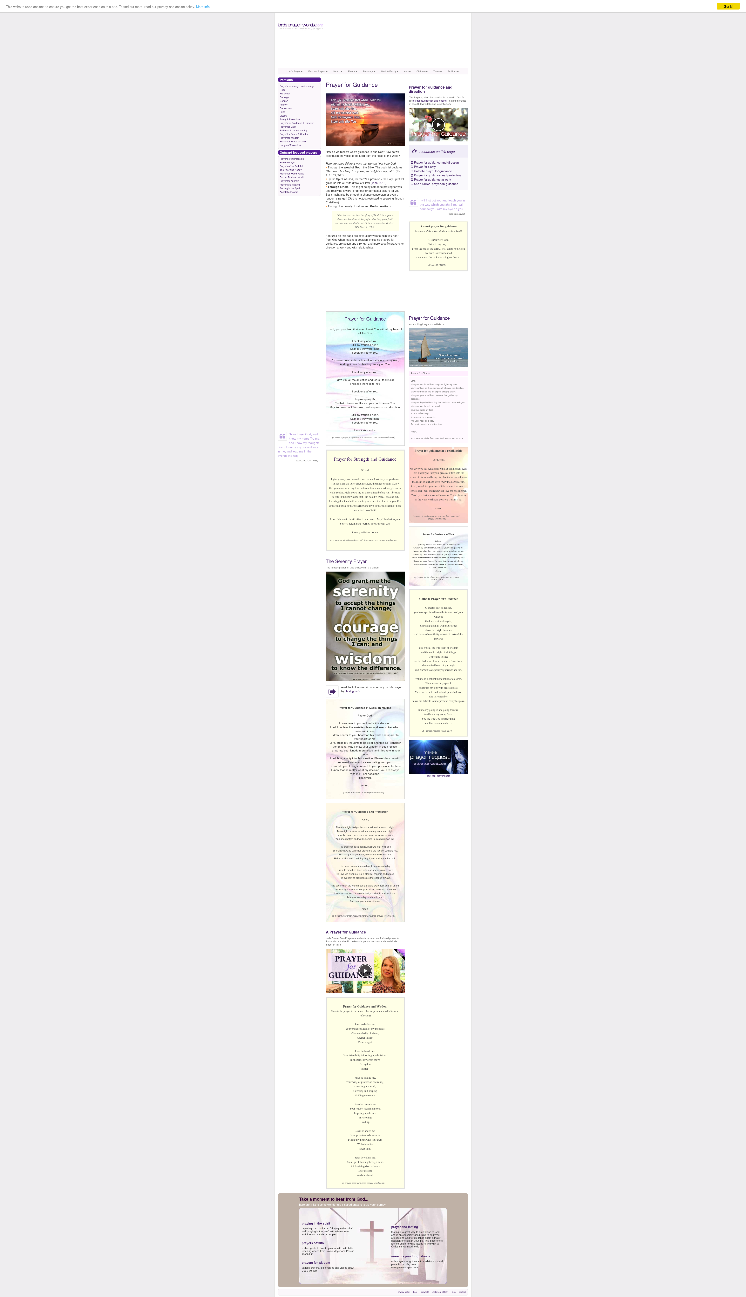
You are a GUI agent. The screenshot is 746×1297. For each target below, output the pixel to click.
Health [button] (336, 71)
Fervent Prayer (287, 162)
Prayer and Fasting (290, 184)
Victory (283, 115)
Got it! (728, 6)
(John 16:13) (378, 183)
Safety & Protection (290, 119)
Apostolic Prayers (289, 192)
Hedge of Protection (290, 145)
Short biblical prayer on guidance (435, 183)
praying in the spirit (316, 1223)
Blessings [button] (368, 71)
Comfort (284, 100)
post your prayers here (438, 775)
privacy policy (404, 1291)
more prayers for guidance (410, 1256)
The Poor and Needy (291, 169)
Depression (286, 108)
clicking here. (353, 691)
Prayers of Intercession (292, 158)
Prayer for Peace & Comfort (294, 134)
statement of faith (440, 1291)
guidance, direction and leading (430, 100)
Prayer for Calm (288, 126)
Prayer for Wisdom (289, 137)
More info (203, 6)
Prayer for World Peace (292, 173)
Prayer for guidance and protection (437, 175)
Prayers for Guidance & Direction (297, 123)
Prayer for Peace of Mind (293, 141)
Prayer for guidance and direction (436, 162)
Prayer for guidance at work (432, 179)
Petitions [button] (452, 71)
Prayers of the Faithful (291, 166)
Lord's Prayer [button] (294, 71)
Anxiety (284, 104)
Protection (285, 93)
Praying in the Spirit (290, 188)
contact (462, 1291)
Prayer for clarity (424, 166)
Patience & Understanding (294, 130)
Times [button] (436, 71)
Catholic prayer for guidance (432, 171)
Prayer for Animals (289, 180)
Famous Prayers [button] (317, 71)
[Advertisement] (397, 41)
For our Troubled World (292, 177)
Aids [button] (406, 71)
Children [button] (421, 71)
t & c (415, 1291)
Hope (283, 89)
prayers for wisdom (316, 1262)
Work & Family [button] (388, 71)
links (454, 1291)
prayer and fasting (404, 1227)
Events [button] (351, 71)
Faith (282, 111)
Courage (284, 97)
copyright (425, 1291)
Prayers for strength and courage (297, 86)
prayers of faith (313, 1243)
